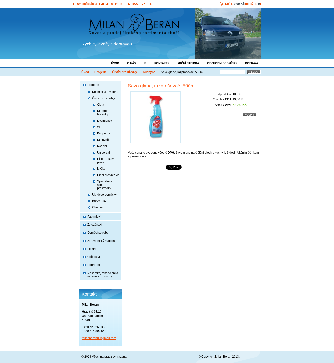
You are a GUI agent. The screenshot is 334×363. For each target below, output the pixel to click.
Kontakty (161, 63)
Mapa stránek (114, 4)
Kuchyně (149, 72)
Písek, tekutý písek (105, 160)
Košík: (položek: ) (243, 4)
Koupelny (103, 133)
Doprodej (93, 265)
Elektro (92, 249)
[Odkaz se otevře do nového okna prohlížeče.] (155, 117)
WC (99, 127)
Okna (100, 104)
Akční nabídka (188, 63)
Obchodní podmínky (222, 63)
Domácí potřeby (97, 232)
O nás (131, 63)
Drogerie (100, 72)
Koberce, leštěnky (103, 112)
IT (145, 63)
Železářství (94, 224)
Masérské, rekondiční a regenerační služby (102, 274)
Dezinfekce (104, 120)
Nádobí (102, 146)
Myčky (101, 168)
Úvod (115, 63)
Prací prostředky (108, 175)
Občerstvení (95, 257)
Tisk (149, 4)
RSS (135, 4)
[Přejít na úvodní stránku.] (135, 25)
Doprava (251, 63)
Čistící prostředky (124, 72)
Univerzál (103, 152)
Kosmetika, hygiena (105, 92)
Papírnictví (94, 216)
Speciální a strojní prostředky (104, 185)
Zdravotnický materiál (101, 240)
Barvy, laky (99, 201)
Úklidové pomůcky (104, 194)
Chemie (97, 207)
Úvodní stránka (87, 4)
